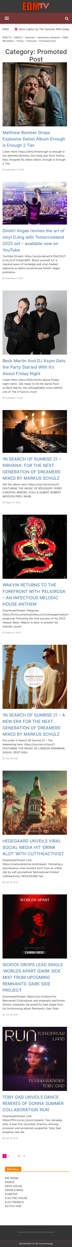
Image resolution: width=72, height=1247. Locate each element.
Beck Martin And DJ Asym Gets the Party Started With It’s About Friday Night (34, 367)
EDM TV (7, 37)
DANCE (18, 37)
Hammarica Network (49, 37)
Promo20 (32, 40)
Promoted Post (47, 40)
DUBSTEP (11, 1194)
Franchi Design (46, 1243)
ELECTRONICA (14, 1202)
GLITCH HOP (13, 1206)
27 (19, 1156)
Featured (30, 37)
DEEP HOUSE (13, 1186)
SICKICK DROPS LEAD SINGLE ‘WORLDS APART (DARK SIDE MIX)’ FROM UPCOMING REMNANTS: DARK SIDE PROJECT (33, 977)
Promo (20, 40)
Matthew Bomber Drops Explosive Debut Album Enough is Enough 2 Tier (34, 139)
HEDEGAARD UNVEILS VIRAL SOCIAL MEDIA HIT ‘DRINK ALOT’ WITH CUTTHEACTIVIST (33, 847)
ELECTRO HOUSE (16, 1198)
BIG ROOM (11, 1178)
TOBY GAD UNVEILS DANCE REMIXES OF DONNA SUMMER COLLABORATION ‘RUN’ (33, 1103)
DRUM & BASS (14, 1190)
